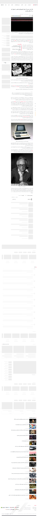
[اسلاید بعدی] (1, 68)
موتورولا (15, 101)
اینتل (28, 85)
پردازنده (15, 53)
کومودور (21, 119)
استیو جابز (28, 116)
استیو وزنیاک (24, 116)
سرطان (28, 40)
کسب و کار (14, 85)
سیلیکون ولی (17, 86)
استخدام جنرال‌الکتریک (23, 101)
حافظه (32, 150)
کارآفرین (15, 40)
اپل (17, 116)
